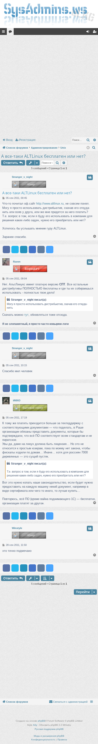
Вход (9, 140)
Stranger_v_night (22, 177)
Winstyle (17, 528)
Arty (35, 725)
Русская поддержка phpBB (49, 729)
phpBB (41, 721)
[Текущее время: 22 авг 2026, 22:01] (88, 147)
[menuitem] (94, 147)
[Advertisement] (49, 85)
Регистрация (27, 140)
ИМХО (17, 400)
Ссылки (4, 32)
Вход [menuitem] (88, 32)
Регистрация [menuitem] (95, 32)
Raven (17, 261)
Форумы (11, 32)
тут (26, 314)
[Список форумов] (49, 14)
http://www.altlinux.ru (50, 203)
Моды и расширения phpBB (49, 736)
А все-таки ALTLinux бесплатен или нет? (43, 156)
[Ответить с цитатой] (90, 177)
